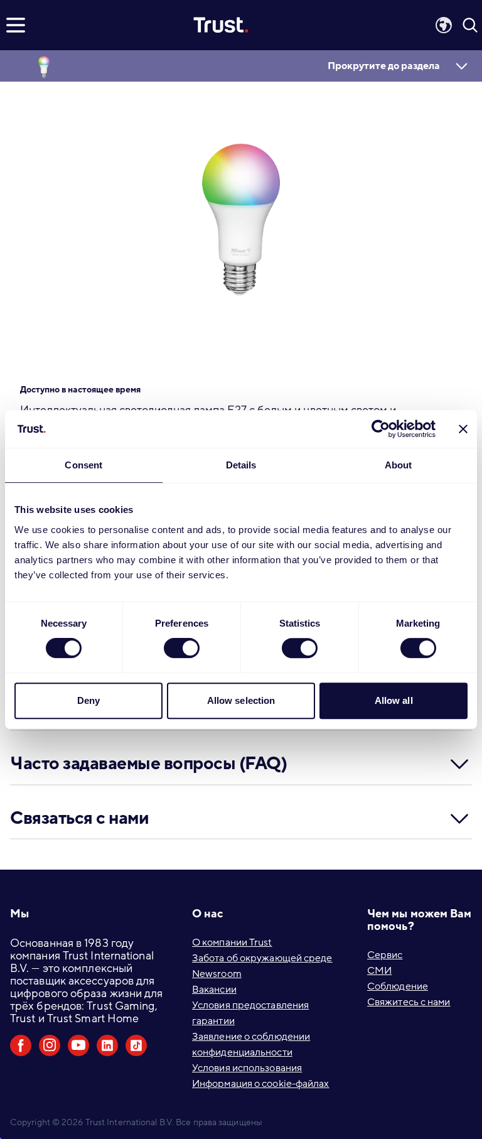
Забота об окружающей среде (262, 958)
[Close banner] (463, 428)
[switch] (182, 648)
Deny (88, 700)
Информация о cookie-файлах (260, 1084)
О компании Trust (232, 942)
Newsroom (217, 974)
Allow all (394, 700)
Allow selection (241, 700)
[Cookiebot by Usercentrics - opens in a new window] (381, 428)
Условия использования (247, 1068)
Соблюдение (397, 986)
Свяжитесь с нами (409, 1002)
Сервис (385, 955)
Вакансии (214, 989)
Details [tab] (241, 465)
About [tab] (398, 465)
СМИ (379, 971)
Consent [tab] (83, 465)
